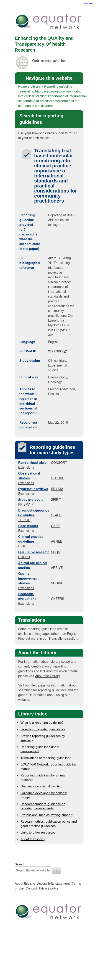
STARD (56, 515)
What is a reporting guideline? (42, 722)
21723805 (55, 351)
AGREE (56, 541)
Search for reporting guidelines (43, 729)
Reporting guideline (58, 86)
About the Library (47, 675)
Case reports (28, 525)
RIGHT (23, 546)
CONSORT (59, 462)
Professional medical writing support (46, 815)
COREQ (24, 556)
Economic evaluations (27, 596)
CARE (55, 525)
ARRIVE (57, 567)
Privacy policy (49, 888)
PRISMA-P (26, 504)
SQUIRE (57, 583)
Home (22, 86)
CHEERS (57, 598)
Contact (31, 888)
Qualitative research (33, 552)
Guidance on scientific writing (41, 786)
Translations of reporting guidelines (46, 758)
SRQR (55, 552)
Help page (38, 685)
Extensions (26, 467)
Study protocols (30, 499)
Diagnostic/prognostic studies (33, 512)
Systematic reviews (33, 488)
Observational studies (29, 475)
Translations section (63, 638)
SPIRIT (56, 499)
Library (36, 86)
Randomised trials (32, 462)
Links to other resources (38, 832)
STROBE (57, 478)
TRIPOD (24, 519)
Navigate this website (49, 78)
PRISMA (57, 488)
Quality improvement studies (28, 578)
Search (20, 864)
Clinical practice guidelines (30, 539)
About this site (25, 883)
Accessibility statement (53, 883)
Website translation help (49, 61)
